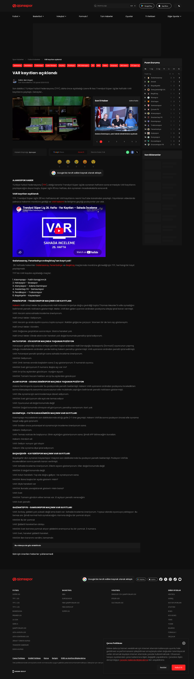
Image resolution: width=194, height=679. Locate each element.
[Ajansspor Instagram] (170, 579)
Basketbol (37, 16)
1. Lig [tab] (151, 69)
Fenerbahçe (28, 65)
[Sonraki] (136, 142)
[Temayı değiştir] (177, 5)
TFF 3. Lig (16, 607)
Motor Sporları (174, 603)
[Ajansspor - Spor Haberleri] (22, 5)
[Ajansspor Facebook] (160, 579)
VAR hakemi (124, 65)
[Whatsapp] (127, 152)
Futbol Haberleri (34, 59)
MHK (98, 65)
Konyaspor (114, 65)
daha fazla (133, 101)
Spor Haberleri (18, 59)
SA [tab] (174, 69)
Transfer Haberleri (21, 645)
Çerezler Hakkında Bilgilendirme (134, 660)
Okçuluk (171, 636)
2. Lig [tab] (158, 69)
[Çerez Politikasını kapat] (183, 643)
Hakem (105, 65)
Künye (46, 658)
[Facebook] (132, 152)
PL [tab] (164, 69)
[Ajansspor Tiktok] (175, 579)
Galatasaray (17, 65)
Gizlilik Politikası (34, 658)
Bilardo (171, 628)
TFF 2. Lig (16, 603)
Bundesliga (17, 611)
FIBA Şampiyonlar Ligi (70, 603)
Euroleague (67, 598)
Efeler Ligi (116, 598)
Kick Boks (172, 615)
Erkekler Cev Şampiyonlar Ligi (124, 594)
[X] (137, 152)
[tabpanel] (162, 109)
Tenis (170, 620)
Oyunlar (129, 16)
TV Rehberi (150, 16)
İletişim (55, 658)
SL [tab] (145, 69)
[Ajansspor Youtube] (179, 579)
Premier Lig (17, 615)
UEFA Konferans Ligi (21, 636)
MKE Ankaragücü (83, 65)
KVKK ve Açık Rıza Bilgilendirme (73, 658)
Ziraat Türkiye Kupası (21, 641)
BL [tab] (179, 69)
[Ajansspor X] (165, 579)
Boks (170, 611)
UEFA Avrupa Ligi (19, 632)
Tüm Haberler (106, 16)
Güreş (170, 598)
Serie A (15, 624)
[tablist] (162, 69)
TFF (93, 65)
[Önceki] (97, 142)
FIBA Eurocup (67, 607)
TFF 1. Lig (16, 598)
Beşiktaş (62, 65)
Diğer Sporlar (173, 16)
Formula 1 (83, 16)
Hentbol (171, 594)
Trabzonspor (39, 65)
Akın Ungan (28, 80)
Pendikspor (71, 65)
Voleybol (60, 16)
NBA (63, 594)
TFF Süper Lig (135, 65)
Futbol (15, 16)
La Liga (15, 620)
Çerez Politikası (19, 658)
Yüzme (170, 624)
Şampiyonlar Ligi (19, 628)
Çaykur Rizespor (51, 65)
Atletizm (171, 607)
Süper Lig (16, 594)
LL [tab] (169, 69)
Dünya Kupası (18, 649)
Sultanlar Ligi (117, 603)
